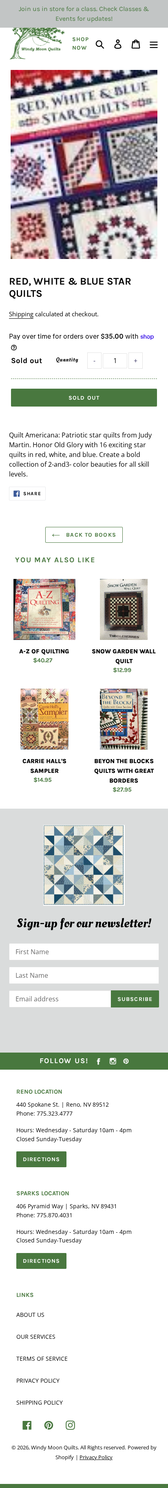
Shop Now (80, 43)
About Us (30, 1314)
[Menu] (154, 44)
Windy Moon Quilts (54, 1447)
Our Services (35, 1336)
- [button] (94, 360)
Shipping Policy (39, 1402)
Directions (41, 1159)
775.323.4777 (55, 1113)
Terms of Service (42, 1358)
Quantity (67, 359)
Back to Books (90, 534)
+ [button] (135, 360)
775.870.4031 (55, 1215)
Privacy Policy (38, 1380)
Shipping (21, 314)
